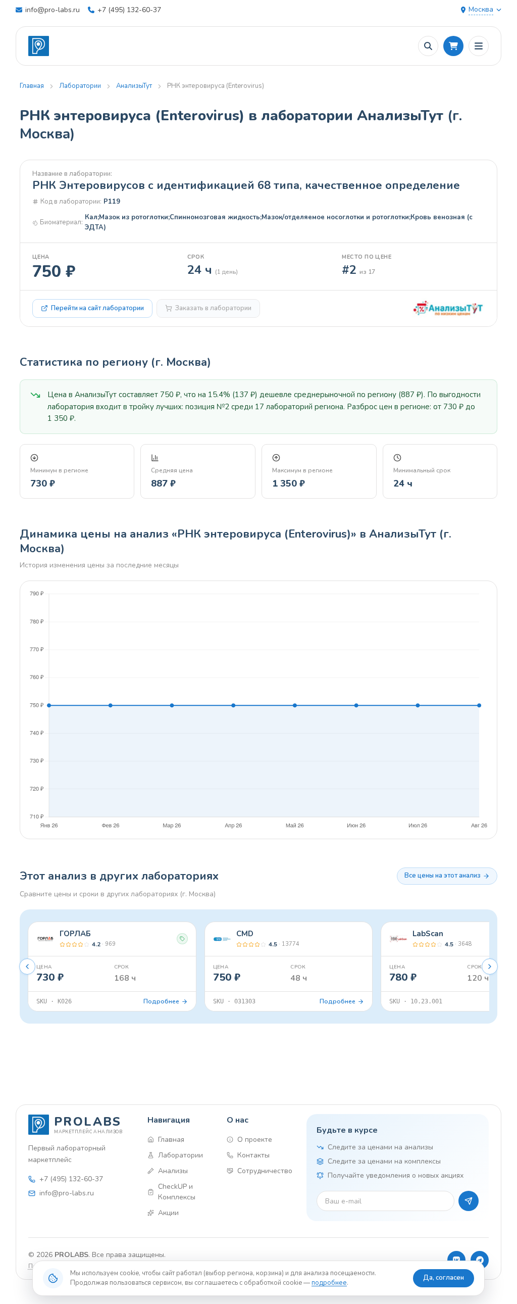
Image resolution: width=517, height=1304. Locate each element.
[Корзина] (453, 46)
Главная (32, 85)
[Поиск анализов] (428, 46)
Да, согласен (443, 1277)
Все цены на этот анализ (442, 875)
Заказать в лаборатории (213, 308)
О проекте (254, 1139)
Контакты (253, 1155)
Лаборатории (80, 85)
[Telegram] (480, 1260)
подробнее (329, 1282)
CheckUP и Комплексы (176, 1192)
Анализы (173, 1171)
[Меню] (479, 46)
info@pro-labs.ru (52, 10)
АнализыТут (134, 85)
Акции (168, 1213)
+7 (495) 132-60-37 (129, 10)
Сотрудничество (263, 1171)
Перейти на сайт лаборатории (97, 308)
